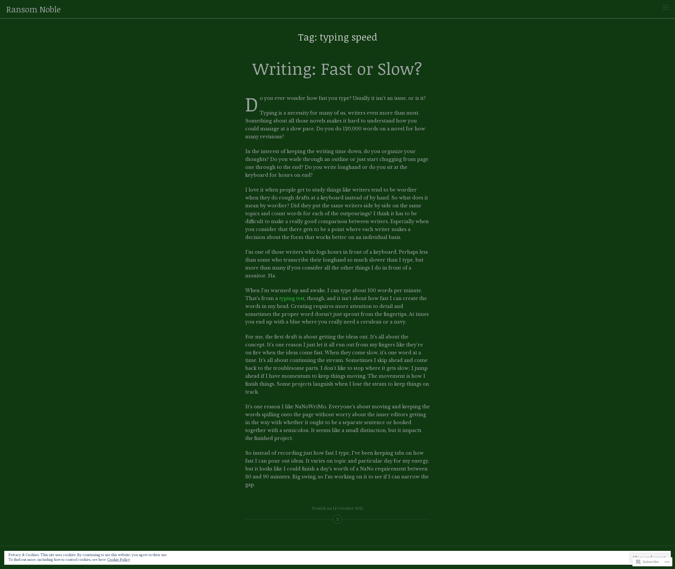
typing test (292, 298)
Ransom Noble (33, 9)
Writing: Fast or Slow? (337, 68)
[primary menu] (665, 8)
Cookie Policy (118, 560)
